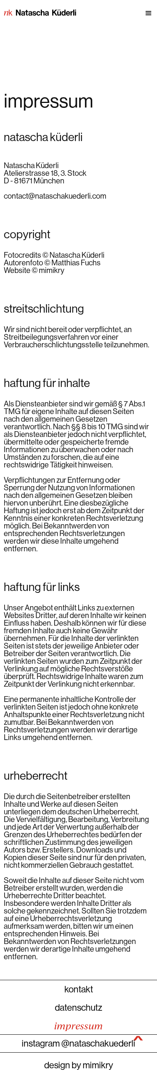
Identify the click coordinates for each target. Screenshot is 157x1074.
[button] (116, 13)
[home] (38, 13)
